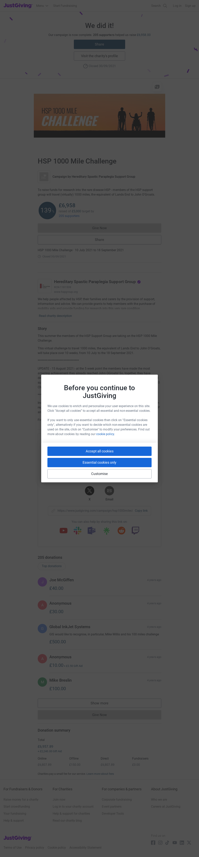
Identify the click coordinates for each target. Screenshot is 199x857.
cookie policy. (105, 434)
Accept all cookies (99, 451)
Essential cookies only (99, 462)
